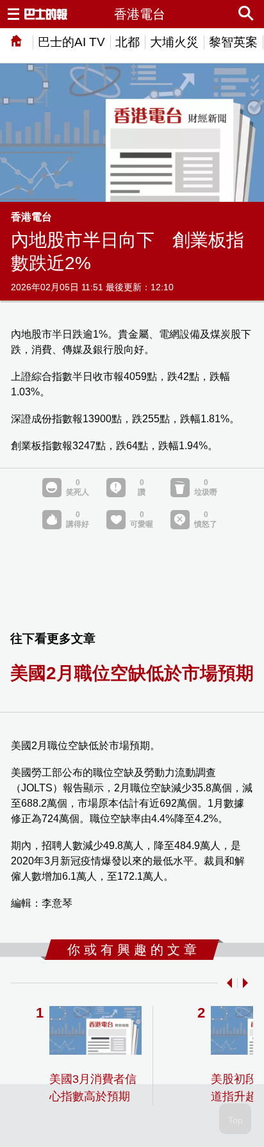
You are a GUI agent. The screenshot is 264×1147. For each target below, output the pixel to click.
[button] (227, 983)
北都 (127, 42)
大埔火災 (174, 42)
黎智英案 (233, 42)
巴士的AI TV (71, 42)
